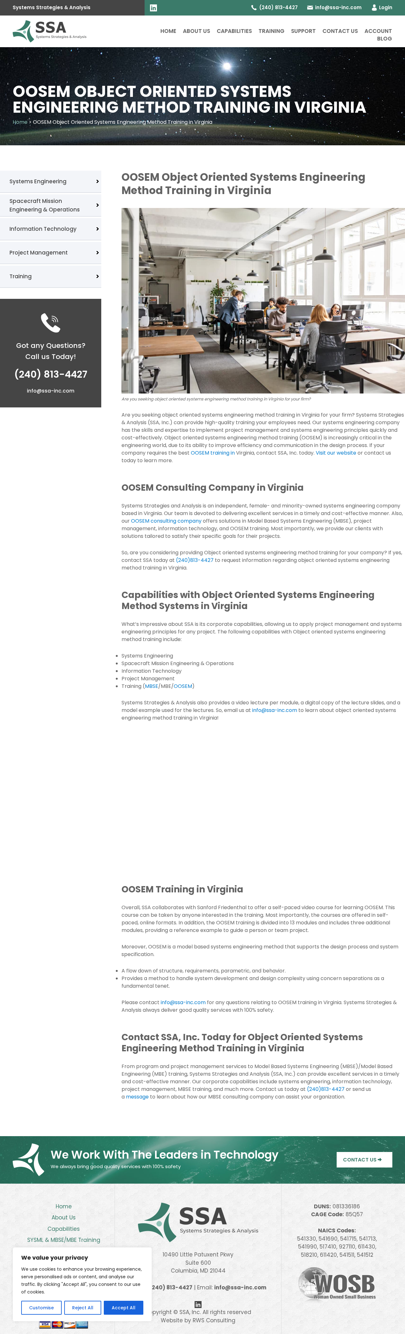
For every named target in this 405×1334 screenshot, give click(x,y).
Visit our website (336, 452)
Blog (384, 38)
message (137, 1096)
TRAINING (271, 31)
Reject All (82, 1308)
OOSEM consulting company (166, 521)
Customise (41, 1308)
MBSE (151, 686)
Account (378, 31)
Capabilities (234, 31)
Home (168, 31)
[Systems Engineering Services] (49, 31)
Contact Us (340, 31)
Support (303, 31)
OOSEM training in (213, 452)
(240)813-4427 (195, 560)
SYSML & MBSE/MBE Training (63, 1240)
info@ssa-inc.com (338, 7)
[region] (82, 1284)
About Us (196, 31)
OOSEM (183, 686)
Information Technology (43, 229)
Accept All (123, 1308)
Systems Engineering (37, 181)
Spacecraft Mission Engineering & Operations (44, 205)
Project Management (38, 252)
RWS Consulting (214, 1320)
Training (20, 276)
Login (385, 7)
